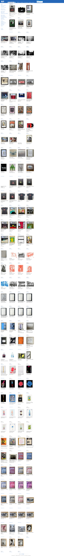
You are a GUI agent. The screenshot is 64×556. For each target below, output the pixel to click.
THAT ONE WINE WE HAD (29, 301)
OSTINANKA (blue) (28, 460)
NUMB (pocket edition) (12, 532)
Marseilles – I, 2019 (28, 27)
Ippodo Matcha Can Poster (29, 402)
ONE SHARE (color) (28, 503)
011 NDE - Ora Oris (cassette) (21, 99)
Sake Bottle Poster (3, 431)
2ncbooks (2, 18)
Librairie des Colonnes (4, 13)
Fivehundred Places (4, 17)
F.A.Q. (2, 28)
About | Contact (3, 5)
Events (2, 20)
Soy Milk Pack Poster (29, 431)
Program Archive (3, 22)
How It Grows (28, 258)
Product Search (3, 9)
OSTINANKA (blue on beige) (21, 474)
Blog (1, 4)
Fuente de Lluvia (20, 157)
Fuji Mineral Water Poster (21, 431)
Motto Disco (3, 19)
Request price (28, 17)
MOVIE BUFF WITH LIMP (12, 301)
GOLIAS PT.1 (2, 157)
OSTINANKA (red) (20, 460)
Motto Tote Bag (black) (20, 402)
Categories (22, 2)
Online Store (3, 8)
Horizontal (27, 287)
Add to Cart (10, 18)
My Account (26, 2)
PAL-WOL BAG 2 (11, 359)
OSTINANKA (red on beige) (21, 503)
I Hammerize (19, 287)
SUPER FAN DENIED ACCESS (21, 301)
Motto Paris (2, 12)
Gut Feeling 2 (2, 402)
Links (2, 25)
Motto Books (3, 15)
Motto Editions (3, 16)
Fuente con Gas (11, 157)
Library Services (3, 7)
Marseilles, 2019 (20, 27)
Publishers (18, 2)
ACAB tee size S (28, 200)
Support (2, 29)
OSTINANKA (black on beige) (13, 503)
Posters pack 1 (20, 359)
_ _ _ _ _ (2, 26)
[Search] (15, 2)
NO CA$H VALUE (3, 301)
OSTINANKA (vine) (11, 474)
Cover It (19, 258)
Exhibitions (2, 21)
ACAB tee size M (20, 200)
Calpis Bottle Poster (11, 431)
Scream (2, 287)
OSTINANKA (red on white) (29, 474)
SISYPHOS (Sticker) (20, 85)
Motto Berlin (3, 11)
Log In (33, 2)
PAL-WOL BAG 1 (3, 359)
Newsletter (2, 24)
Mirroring (10, 258)
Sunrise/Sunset (11, 287)
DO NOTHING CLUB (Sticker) (12, 85)
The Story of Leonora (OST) (29, 359)
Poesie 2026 (2, 128)
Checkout (30, 2)
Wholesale (2, 6)
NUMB (18, 532)
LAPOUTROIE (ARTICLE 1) (12, 402)
